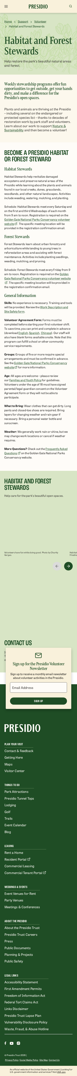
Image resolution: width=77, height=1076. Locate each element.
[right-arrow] (68, 566)
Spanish (34, 333)
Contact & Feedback (18, 750)
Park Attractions (16, 791)
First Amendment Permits (23, 988)
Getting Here (13, 757)
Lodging (10, 805)
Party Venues (13, 900)
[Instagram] (18, 1043)
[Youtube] (11, 1043)
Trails (8, 818)
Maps (8, 764)
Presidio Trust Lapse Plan (22, 1015)
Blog (7, 831)
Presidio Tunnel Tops (19, 798)
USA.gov (61, 1071)
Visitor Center (14, 770)
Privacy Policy (12, 1059)
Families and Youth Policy (25, 380)
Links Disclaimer (16, 1008)
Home (8, 21)
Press (8, 941)
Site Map (43, 1059)
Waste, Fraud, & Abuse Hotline (26, 1029)
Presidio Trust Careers (20, 934)
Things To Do (12, 785)
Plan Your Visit (13, 744)
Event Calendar (15, 825)
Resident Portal (15, 859)
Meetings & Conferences (22, 907)
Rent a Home (13, 852)
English (23, 333)
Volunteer (40, 21)
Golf (7, 811)
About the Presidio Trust (22, 927)
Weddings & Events (15, 887)
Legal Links (11, 975)
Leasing (9, 846)
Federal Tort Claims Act (21, 1002)
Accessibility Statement (21, 982)
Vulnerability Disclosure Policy (25, 1022)
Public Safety (13, 961)
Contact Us (54, 1059)
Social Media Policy (29, 1059)
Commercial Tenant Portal (23, 872)
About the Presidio (15, 921)
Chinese (46, 333)
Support (23, 21)
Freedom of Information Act (24, 995)
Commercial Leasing (19, 866)
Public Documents (17, 948)
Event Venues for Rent (20, 893)
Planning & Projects (18, 954)
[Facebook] (5, 1043)
